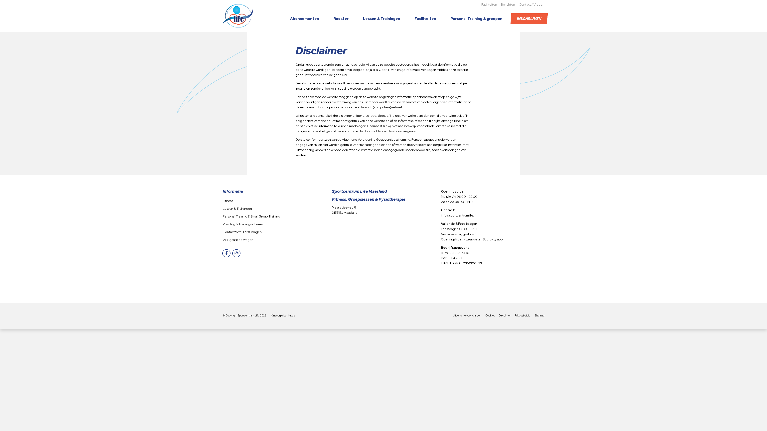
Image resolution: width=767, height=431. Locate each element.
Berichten (508, 4)
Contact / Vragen (531, 4)
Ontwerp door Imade (283, 315)
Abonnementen (304, 18)
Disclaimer (505, 315)
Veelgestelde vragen (238, 240)
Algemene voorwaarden (467, 315)
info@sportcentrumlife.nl (458, 215)
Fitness (228, 201)
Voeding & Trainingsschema (243, 224)
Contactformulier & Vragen (242, 232)
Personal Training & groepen (476, 18)
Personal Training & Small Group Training (251, 216)
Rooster (341, 18)
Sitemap (539, 315)
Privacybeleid (522, 315)
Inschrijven (529, 18)
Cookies (490, 315)
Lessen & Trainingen (381, 18)
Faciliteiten (489, 4)
